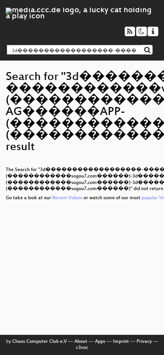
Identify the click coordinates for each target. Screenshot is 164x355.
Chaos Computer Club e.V (39, 341)
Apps (100, 341)
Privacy (144, 341)
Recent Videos (68, 198)
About (80, 341)
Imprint (121, 341)
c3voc (82, 347)
